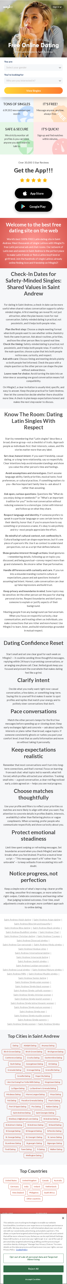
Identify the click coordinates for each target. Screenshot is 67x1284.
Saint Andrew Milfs (16, 973)
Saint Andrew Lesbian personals (32, 965)
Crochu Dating (33, 1057)
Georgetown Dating (34, 1064)
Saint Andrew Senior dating (32, 978)
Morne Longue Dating (35, 1094)
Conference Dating (13, 1057)
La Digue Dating (17, 1088)
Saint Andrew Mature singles (47, 969)
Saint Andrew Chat (49, 932)
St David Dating (55, 1125)
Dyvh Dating (15, 1064)
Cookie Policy (21, 1250)
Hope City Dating (42, 1076)
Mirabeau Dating (13, 1094)
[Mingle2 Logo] (8, 6)
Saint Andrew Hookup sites (32, 948)
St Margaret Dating (34, 1131)
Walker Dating (56, 1149)
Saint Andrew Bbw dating (17, 927)
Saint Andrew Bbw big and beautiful (32, 923)
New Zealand (18, 1192)
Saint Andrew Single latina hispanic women (32, 1003)
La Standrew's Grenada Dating (43, 1088)
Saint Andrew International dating (32, 952)
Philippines (34, 1192)
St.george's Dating (34, 1143)
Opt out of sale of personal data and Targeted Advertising (33, 1258)
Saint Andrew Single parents (32, 1019)
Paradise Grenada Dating (32, 1100)
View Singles (33, 90)
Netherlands (51, 1186)
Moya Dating (55, 1094)
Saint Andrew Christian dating (19, 936)
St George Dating (13, 1131)
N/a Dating (11, 1100)
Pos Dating (36, 1106)
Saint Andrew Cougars (48, 936)
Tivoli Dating (10, 1149)
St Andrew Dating (50, 1119)
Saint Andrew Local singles (16, 969)
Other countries (34, 1198)
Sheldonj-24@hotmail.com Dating (23, 1119)
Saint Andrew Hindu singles (48, 944)
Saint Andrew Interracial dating (32, 957)
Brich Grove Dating (34, 1051)
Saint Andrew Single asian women (32, 982)
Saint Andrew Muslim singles (43, 973)
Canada (45, 1180)
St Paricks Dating (54, 1131)
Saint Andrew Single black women (32, 986)
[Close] (63, 1218)
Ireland (37, 1186)
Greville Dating (23, 1076)
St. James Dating (55, 1137)
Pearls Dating (54, 1100)
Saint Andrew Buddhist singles (21, 932)
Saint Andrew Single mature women (32, 1007)
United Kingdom (29, 1180)
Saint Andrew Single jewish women (32, 998)
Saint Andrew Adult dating (17, 919)
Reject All (33, 1268)
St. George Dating (13, 1137)
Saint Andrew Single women (21, 1023)
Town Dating (26, 1149)
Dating (15, 1045)
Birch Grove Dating (12, 1051)
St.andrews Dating (13, 1143)
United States (11, 1180)
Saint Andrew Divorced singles (32, 940)
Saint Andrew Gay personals (17, 944)
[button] (57, 7)
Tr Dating (41, 1149)
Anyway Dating (48, 1045)
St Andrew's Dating (14, 1125)
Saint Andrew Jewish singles (32, 961)
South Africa (49, 1192)
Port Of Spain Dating (17, 1106)
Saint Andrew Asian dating (47, 919)
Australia (58, 1180)
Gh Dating (52, 1064)
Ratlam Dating (52, 1106)
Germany (14, 1186)
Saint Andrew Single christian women (32, 994)
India (26, 1186)
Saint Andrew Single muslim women (32, 1015)
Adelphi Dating (30, 1045)
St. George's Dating (34, 1137)
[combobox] (33, 67)
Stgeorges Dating (54, 1143)
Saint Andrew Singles (49, 1023)
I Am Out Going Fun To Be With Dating (23, 1082)
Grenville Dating (52, 1070)
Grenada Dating (14, 1070)
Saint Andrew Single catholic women (32, 990)
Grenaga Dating (33, 1070)
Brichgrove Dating (55, 1051)
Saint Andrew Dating (21, 1113)
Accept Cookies (32, 1279)
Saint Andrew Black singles (46, 927)
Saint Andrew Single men (32, 1011)
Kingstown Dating (52, 1082)
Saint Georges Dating (45, 1113)
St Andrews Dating (35, 1125)
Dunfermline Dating (53, 1057)
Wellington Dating (33, 1155)
